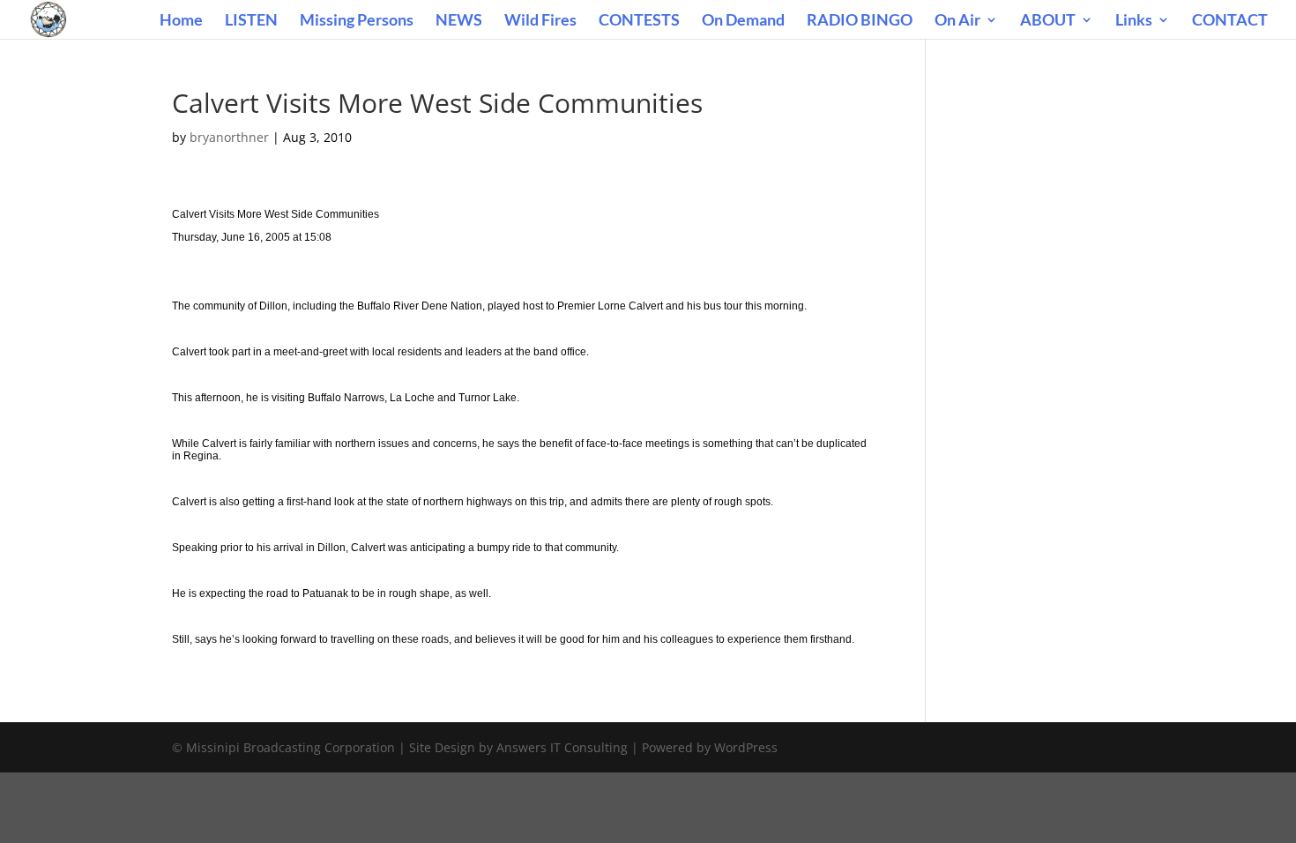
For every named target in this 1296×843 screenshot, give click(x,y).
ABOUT (1048, 21)
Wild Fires (540, 21)
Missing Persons (356, 21)
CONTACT (1230, 21)
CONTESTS (639, 21)
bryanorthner (229, 137)
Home (181, 21)
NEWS (459, 21)
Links (1133, 21)
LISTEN (251, 21)
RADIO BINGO (859, 21)
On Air (957, 21)
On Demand (743, 21)
